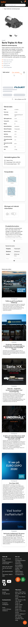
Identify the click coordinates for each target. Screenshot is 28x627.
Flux (20, 596)
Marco (19, 593)
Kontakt (4, 592)
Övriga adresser (6, 593)
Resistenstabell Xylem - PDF (13, 164)
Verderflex (17, 618)
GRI (22, 593)
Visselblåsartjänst (19, 574)
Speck (22, 618)
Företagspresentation (20, 560)
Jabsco (16, 592)
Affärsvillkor (18, 562)
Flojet (20, 592)
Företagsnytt (5, 604)
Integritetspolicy (19, 566)
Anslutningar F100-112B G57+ (13, 162)
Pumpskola (4, 603)
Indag (16, 620)
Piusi (16, 617)
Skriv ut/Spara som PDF (20, 99)
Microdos (20, 617)
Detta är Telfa (18, 559)
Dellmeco (22, 614)
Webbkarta (5, 610)
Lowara (21, 611)
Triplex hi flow (9, 160)
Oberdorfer (20, 600)
